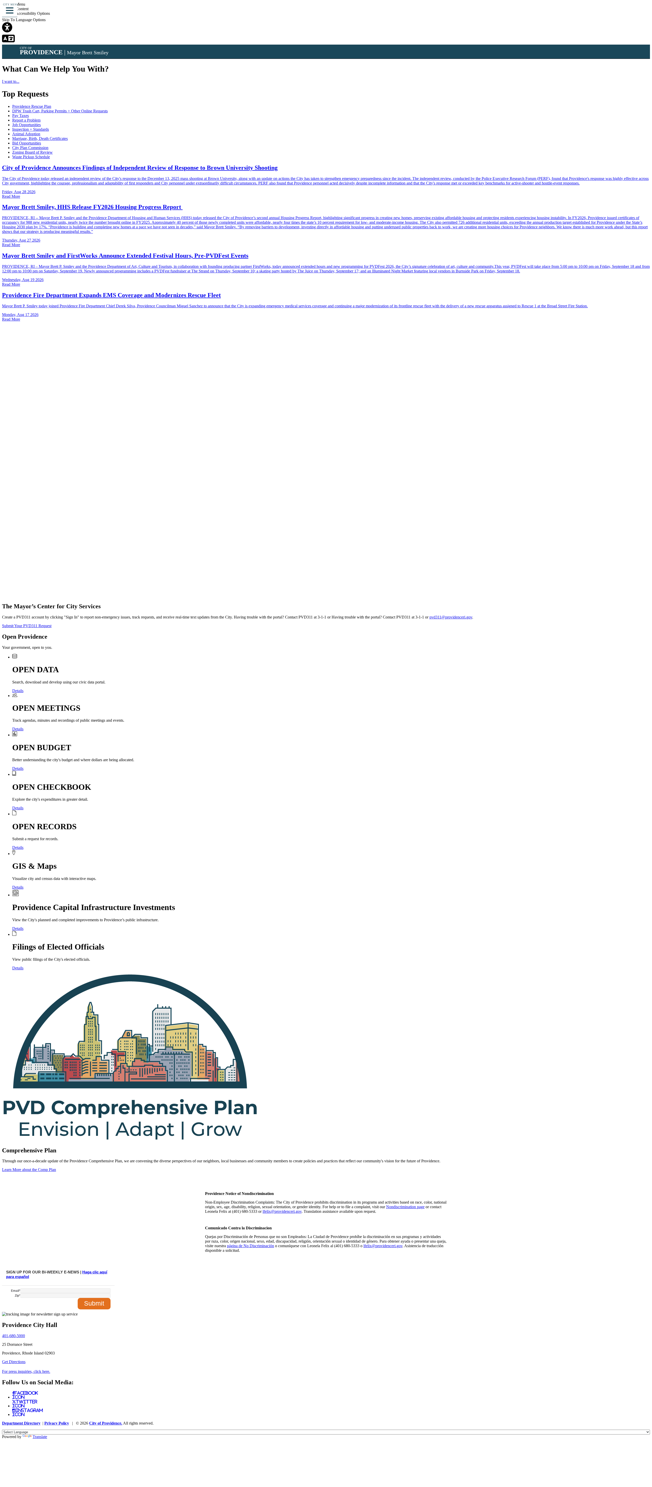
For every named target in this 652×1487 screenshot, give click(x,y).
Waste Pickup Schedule (31, 157)
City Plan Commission (30, 148)
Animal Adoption (26, 134)
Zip (17, 1295)
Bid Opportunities (26, 143)
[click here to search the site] (630, 11)
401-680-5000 (13, 1336)
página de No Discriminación (250, 1246)
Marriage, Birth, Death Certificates (40, 138)
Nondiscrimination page (405, 1207)
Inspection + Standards (30, 129)
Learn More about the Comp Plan (29, 1169)
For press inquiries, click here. (26, 1371)
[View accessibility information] (641, 11)
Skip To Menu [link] (13, 4)
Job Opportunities (26, 125)
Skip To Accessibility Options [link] (26, 13)
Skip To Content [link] (15, 9)
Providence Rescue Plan (31, 106)
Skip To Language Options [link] (24, 20)
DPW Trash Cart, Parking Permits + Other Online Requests (60, 111)
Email (15, 1291)
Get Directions (13, 1362)
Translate (40, 1437)
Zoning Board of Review (32, 152)
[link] (326, 27)
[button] (9, 9)
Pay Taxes (20, 115)
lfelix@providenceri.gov (282, 1211)
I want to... (10, 81)
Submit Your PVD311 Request (26, 626)
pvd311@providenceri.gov (450, 617)
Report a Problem (26, 120)
